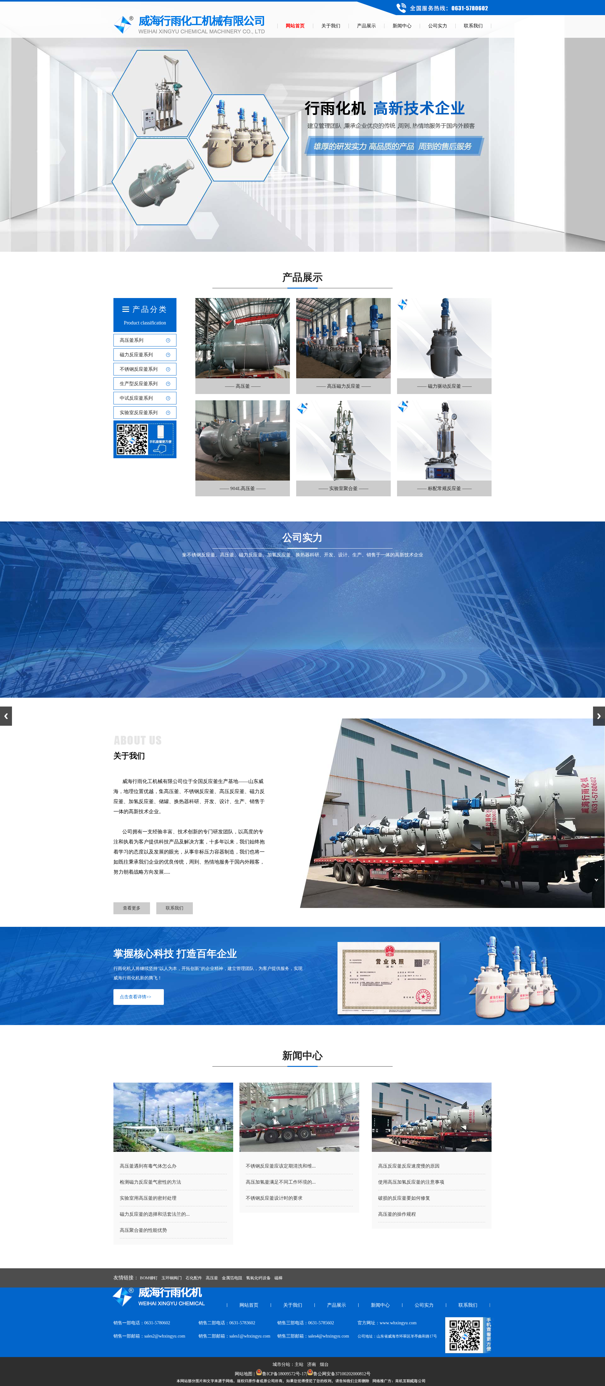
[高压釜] (242, 376)
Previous (6, 716)
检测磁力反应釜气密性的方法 (150, 1182)
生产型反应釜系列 (139, 383)
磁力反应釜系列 (136, 354)
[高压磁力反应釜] (343, 376)
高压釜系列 (131, 340)
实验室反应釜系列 (139, 412)
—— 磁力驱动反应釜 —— (444, 386)
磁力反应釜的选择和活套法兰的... (155, 1214)
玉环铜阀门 (171, 1278)
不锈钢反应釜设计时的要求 (274, 1198)
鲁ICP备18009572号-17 (284, 1374)
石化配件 (194, 1278)
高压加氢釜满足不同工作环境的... (281, 1182)
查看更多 (132, 908)
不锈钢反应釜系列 (139, 369)
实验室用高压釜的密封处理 (148, 1198)
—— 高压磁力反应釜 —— (343, 386)
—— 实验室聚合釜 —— (343, 488)
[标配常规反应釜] (444, 479)
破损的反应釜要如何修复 (404, 1198)
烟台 (324, 1364)
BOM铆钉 (149, 1278)
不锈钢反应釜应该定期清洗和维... (281, 1166)
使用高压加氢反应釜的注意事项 (411, 1182)
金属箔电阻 (232, 1278)
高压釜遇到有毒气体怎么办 (148, 1166)
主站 (299, 1364)
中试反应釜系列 (136, 398)
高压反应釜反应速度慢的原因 (409, 1166)
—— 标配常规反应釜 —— (444, 488)
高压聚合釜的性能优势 (143, 1230)
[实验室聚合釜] (343, 479)
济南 (311, 1364)
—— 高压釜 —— (243, 386)
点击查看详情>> (135, 996)
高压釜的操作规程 (397, 1214)
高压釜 (212, 1278)
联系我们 (174, 908)
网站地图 (243, 1374)
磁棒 (278, 1278)
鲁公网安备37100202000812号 (342, 1374)
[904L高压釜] (242, 479)
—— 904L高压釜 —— (243, 488)
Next (599, 716)
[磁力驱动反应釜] (444, 376)
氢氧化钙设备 (258, 1278)
